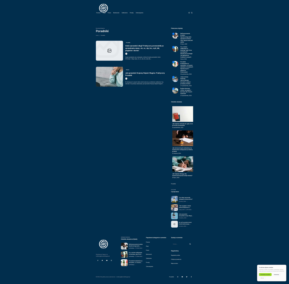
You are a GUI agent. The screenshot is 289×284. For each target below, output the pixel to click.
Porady (148, 262)
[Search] (191, 12)
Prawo (147, 250)
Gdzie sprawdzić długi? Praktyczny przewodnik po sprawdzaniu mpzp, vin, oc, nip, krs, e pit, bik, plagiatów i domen (144, 48)
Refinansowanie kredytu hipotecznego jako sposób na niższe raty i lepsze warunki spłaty (136, 245)
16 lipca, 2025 (183, 44)
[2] (175, 48)
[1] (175, 35)
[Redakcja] (126, 53)
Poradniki (128, 42)
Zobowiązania (149, 266)
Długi (147, 246)
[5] (175, 90)
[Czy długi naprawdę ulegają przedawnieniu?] (174, 199)
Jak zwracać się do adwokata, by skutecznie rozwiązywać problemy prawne (182, 149)
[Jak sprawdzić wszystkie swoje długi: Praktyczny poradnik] (174, 216)
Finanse (148, 242)
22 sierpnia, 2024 (176, 153)
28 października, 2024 (186, 74)
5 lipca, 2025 (183, 59)
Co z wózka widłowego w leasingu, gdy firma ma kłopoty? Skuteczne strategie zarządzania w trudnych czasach (186, 52)
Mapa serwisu (174, 263)
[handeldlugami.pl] (103, 8)
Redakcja (132, 248)
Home (97, 35)
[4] (175, 79)
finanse (127, 69)
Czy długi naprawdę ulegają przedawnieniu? (186, 198)
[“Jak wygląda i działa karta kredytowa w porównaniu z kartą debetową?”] (174, 207)
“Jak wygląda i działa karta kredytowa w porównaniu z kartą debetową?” (185, 206)
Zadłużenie (149, 258)
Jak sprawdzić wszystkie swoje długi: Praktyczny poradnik (185, 214)
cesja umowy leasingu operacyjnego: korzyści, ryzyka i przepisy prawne (185, 80)
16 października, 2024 (177, 127)
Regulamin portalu (175, 255)
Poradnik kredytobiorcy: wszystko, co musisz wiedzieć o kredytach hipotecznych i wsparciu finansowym (186, 67)
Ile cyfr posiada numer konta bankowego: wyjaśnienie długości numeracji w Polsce (185, 223)
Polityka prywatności (176, 259)
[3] (175, 63)
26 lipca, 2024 (175, 177)
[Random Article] (189, 12)
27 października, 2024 (186, 85)
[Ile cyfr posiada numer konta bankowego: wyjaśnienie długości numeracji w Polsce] (174, 224)
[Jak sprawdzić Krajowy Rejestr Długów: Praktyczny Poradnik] (109, 77)
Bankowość (149, 254)
